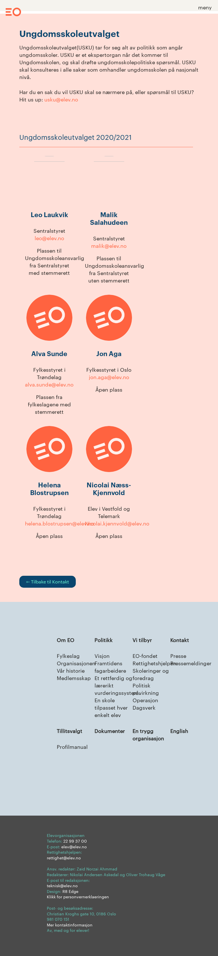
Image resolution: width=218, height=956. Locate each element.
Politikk (104, 639)
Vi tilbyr (142, 639)
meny (205, 7)
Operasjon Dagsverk (145, 703)
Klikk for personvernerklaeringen (78, 896)
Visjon (102, 655)
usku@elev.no (61, 99)
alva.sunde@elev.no (49, 384)
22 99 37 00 (75, 841)
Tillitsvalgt (69, 730)
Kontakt (179, 639)
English (179, 730)
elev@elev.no (74, 846)
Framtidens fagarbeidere (110, 666)
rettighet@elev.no (64, 858)
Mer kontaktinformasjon (70, 925)
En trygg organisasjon (148, 734)
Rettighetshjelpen (154, 662)
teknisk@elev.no (62, 885)
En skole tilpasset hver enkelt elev (111, 707)
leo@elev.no (49, 237)
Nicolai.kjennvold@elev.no (117, 523)
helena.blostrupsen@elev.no (59, 523)
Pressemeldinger (190, 662)
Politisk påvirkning (146, 688)
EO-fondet (145, 655)
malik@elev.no (109, 245)
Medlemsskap (74, 677)
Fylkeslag (68, 655)
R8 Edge (70, 891)
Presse (178, 655)
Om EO (65, 639)
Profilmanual (72, 746)
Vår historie (71, 670)
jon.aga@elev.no (109, 376)
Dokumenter (110, 730)
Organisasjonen (76, 662)
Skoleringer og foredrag (151, 674)
